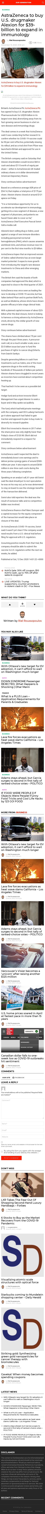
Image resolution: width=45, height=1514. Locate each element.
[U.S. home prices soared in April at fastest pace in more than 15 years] (22, 998)
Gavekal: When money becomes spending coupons (22, 1376)
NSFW (4, 678)
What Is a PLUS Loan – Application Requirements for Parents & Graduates (20, 699)
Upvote (9, 604)
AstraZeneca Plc (32, 108)
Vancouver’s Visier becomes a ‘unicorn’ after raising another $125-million (20, 973)
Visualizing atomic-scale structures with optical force (20, 1281)
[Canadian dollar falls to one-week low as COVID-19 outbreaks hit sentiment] (22, 1040)
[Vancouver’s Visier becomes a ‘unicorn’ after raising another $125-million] (22, 955)
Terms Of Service (27, 1511)
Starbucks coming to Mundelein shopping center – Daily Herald (22, 1296)
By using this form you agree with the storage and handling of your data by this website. (22, 1152)
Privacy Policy (14, 1511)
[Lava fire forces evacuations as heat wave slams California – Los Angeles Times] (22, 719)
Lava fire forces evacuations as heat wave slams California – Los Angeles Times (22, 740)
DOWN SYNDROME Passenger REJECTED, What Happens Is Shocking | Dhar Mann (20, 684)
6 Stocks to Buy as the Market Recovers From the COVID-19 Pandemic (20, 1220)
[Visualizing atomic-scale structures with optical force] (22, 1255)
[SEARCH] (43, 2)
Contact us (38, 1511)
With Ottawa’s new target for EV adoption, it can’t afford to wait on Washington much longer (22, 669)
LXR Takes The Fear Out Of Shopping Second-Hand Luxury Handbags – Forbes (21, 1202)
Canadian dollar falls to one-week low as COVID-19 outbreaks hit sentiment (22, 1058)
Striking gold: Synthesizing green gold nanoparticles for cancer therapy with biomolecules (19, 1358)
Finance (5, 693)
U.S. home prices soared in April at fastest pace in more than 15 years (21, 1016)
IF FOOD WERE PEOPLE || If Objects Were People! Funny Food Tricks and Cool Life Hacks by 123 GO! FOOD (22, 797)
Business (6, 663)
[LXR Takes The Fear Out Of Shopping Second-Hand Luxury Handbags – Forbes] (22, 1185)
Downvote (34, 604)
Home (5, 1511)
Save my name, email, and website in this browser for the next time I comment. (21, 1145)
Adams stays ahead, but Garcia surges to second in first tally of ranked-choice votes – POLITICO (22, 780)
